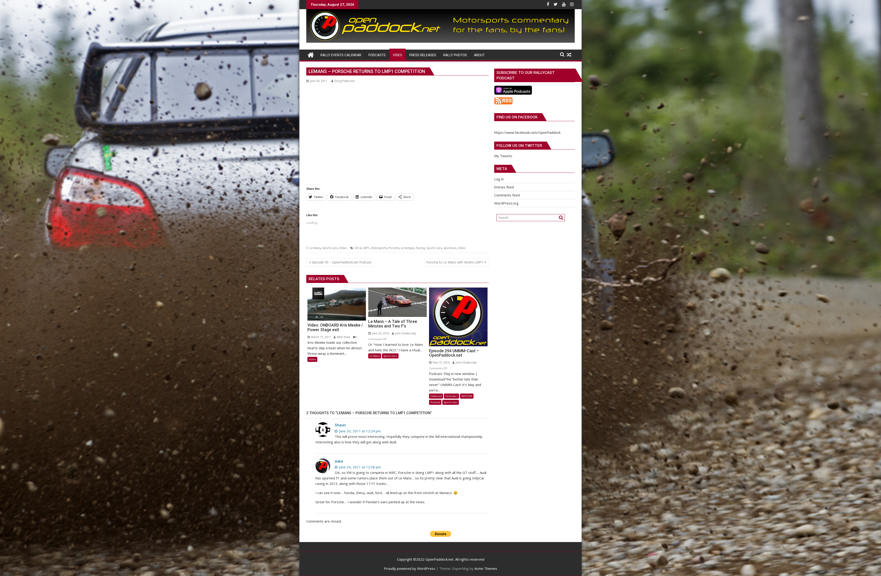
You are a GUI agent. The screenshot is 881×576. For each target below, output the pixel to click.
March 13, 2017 (320, 337)
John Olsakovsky (405, 333)
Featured (436, 396)
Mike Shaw (343, 337)
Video (343, 248)
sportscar (449, 248)
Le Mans (315, 248)
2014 (357, 248)
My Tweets (503, 156)
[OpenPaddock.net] (440, 41)
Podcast (435, 402)
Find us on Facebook (517, 117)
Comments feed (507, 195)
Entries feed (504, 187)
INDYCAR (466, 396)
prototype (407, 248)
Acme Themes (485, 568)
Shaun (340, 425)
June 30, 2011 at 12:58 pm (359, 467)
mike (339, 461)
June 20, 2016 (380, 333)
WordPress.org (506, 203)
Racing (420, 248)
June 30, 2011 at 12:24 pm (359, 431)
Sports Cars (329, 248)
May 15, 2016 (441, 362)
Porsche (394, 248)
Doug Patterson (345, 81)
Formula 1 (451, 396)
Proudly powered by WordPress (409, 568)
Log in (499, 179)
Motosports (379, 248)
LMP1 (366, 248)
